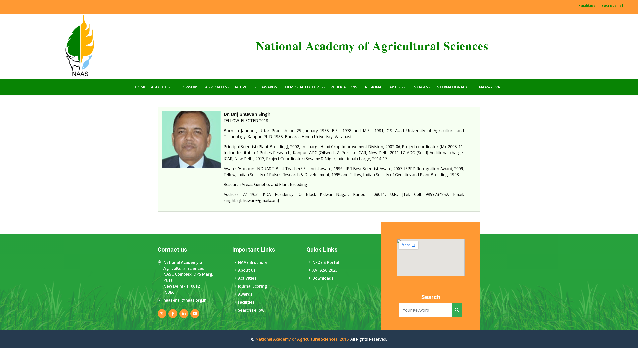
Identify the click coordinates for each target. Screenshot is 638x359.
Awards (269, 86)
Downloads (322, 278)
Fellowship (186, 86)
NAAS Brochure (253, 262)
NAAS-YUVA (489, 86)
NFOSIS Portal (325, 262)
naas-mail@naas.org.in (185, 300)
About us (247, 270)
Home (140, 86)
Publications (344, 86)
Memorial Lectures (304, 86)
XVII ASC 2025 (325, 270)
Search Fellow (251, 310)
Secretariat (612, 5)
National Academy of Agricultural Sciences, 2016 (302, 339)
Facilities (587, 5)
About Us (160, 86)
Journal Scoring (252, 286)
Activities (244, 86)
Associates (216, 86)
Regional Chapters (384, 86)
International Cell (455, 86)
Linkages (419, 86)
